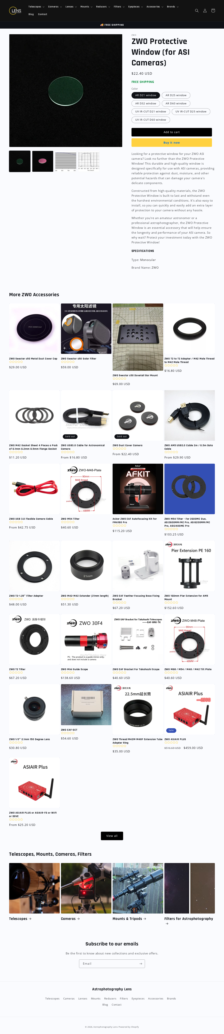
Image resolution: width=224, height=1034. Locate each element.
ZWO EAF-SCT (69, 730)
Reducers (110, 998)
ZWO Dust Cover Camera (127, 445)
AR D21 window (145, 95)
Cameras (68, 919)
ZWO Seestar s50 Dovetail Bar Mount (135, 375)
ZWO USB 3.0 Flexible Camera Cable (31, 519)
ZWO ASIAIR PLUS (175, 739)
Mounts (96, 998)
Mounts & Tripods (127, 919)
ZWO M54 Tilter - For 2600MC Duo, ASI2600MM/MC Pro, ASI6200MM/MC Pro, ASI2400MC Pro (187, 522)
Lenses (82, 998)
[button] (36, 7)
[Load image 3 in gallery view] (65, 161)
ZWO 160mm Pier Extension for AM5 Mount (186, 597)
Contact (117, 1004)
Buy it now (172, 142)
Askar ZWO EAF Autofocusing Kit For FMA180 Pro (135, 520)
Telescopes (18, 919)
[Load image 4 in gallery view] (88, 161)
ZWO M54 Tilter (70, 519)
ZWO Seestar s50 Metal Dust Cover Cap (33, 358)
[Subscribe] (141, 963)
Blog (105, 1004)
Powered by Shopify (129, 1026)
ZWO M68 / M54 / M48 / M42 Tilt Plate (188, 669)
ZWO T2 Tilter (17, 669)
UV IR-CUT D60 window (150, 119)
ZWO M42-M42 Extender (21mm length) (85, 596)
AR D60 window (176, 103)
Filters (124, 998)
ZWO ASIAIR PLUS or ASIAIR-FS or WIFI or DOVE (33, 814)
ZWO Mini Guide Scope (74, 669)
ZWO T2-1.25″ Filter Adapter (26, 596)
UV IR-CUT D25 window (191, 111)
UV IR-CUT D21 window (150, 111)
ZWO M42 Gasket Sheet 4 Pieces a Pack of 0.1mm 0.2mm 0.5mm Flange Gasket (33, 447)
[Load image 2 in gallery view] (42, 161)
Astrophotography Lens (105, 1026)
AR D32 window (145, 103)
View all (112, 836)
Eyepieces (138, 998)
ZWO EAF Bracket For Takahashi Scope (136, 669)
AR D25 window (176, 95)
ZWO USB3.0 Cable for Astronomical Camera (83, 447)
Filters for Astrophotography (188, 919)
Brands (171, 998)
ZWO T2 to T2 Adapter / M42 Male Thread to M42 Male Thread (189, 360)
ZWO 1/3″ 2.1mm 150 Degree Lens (29, 739)
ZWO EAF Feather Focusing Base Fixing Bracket (136, 597)
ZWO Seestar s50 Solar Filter (78, 358)
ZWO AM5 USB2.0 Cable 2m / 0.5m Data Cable (188, 447)
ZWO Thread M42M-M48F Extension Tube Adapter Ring (137, 741)
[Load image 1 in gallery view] (19, 161)
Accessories (155, 998)
